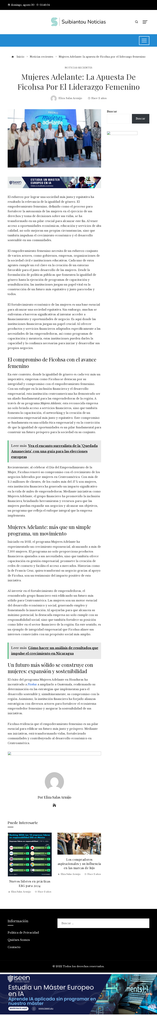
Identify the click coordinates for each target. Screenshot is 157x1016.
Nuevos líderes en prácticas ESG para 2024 (29, 883)
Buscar (112, 111)
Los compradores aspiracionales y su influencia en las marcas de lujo (79, 863)
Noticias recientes (78, 68)
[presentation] (11, 863)
